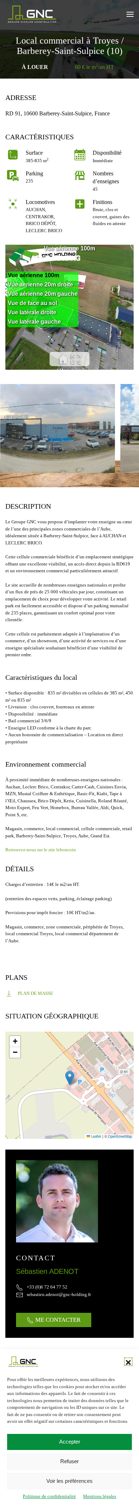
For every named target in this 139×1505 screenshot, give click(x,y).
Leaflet (95, 1136)
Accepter (69, 1442)
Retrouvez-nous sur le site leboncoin (40, 849)
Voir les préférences (69, 1481)
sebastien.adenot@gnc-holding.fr (59, 1294)
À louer (35, 67)
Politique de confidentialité (49, 1496)
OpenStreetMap (120, 1136)
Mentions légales (99, 1496)
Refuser (69, 1461)
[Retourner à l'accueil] (32, 14)
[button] (128, 1361)
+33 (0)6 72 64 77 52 (47, 1287)
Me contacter (57, 1319)
